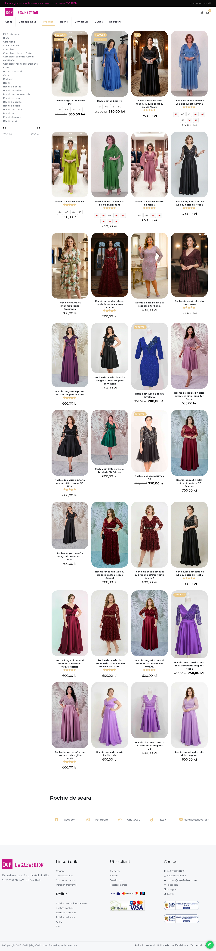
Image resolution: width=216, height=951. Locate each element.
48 (73, 109)
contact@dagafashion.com (182, 880)
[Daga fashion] (21, 12)
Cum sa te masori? (200, 3)
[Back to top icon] (200, 944)
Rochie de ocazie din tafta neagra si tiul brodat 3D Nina (70, 483)
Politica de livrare (65, 917)
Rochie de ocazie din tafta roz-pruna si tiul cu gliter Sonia (189, 396)
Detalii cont (116, 880)
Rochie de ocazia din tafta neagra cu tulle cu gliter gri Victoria (110, 380)
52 (196, 120)
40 (182, 114)
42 (189, 114)
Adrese (113, 875)
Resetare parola (118, 884)
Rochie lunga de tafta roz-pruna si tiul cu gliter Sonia (70, 755)
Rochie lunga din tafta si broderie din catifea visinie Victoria (70, 663)
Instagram (172, 889)
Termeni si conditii (66, 912)
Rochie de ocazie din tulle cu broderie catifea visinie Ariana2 (149, 574)
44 (60, 109)
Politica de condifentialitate (172, 945)
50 (79, 109)
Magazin (60, 871)
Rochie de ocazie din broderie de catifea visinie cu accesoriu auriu (110, 663)
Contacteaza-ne (64, 875)
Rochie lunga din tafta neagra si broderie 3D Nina (70, 556)
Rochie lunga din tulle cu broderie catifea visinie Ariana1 (109, 574)
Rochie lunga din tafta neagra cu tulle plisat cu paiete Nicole (150, 103)
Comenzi (115, 871)
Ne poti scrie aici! (176, 875)
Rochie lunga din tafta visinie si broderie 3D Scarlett (189, 483)
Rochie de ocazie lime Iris (69, 201)
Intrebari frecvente (66, 884)
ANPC (59, 921)
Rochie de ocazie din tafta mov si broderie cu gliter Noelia (189, 665)
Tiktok (170, 894)
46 (66, 109)
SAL (58, 926)
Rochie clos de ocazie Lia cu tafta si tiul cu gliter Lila (149, 745)
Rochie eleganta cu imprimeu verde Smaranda (70, 305)
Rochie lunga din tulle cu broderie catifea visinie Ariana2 (109, 304)
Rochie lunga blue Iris (109, 101)
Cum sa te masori (66, 880)
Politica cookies (64, 908)
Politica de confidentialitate (71, 903)
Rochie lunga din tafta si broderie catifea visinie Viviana (149, 663)
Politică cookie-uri (145, 945)
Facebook (172, 884)
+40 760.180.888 (175, 871)
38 (176, 114)
